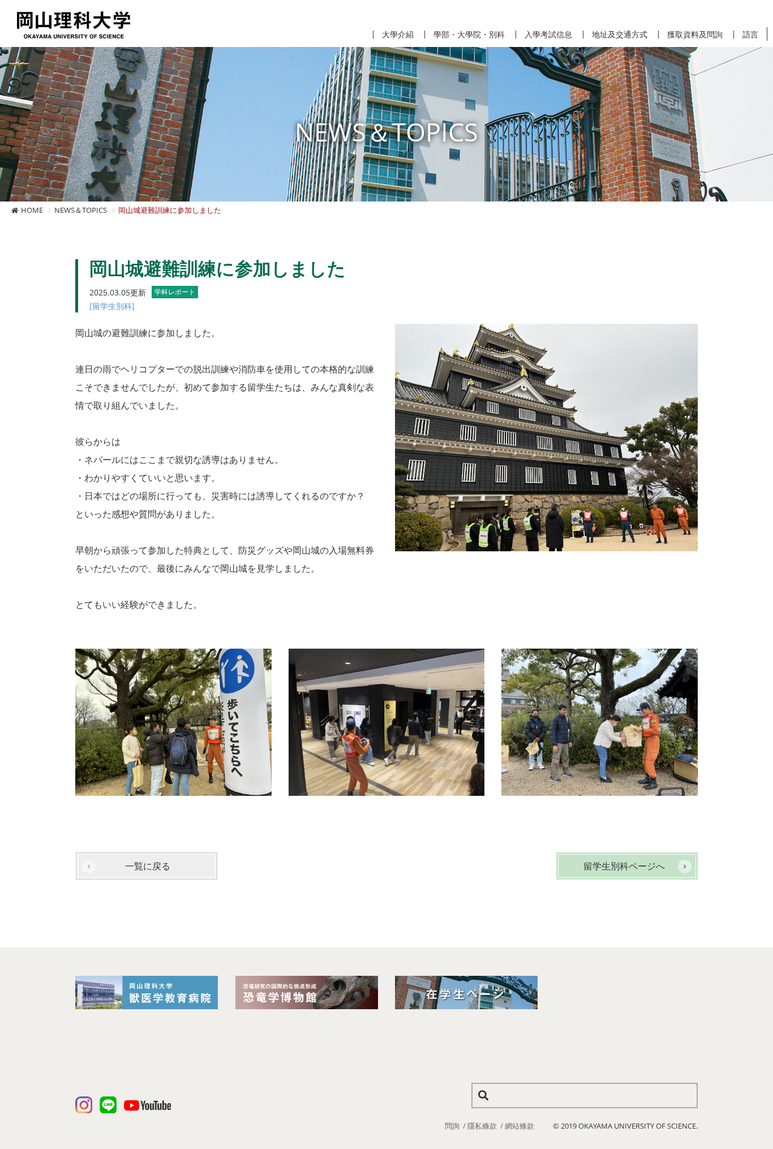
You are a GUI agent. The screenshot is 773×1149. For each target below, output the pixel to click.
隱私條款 (482, 1126)
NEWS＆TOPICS (80, 210)
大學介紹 (398, 34)
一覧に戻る (147, 866)
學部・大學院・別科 (469, 34)
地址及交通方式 (619, 34)
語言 (750, 34)
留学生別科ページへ (624, 866)
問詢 (452, 1126)
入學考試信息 (548, 34)
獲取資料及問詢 (695, 34)
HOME (32, 210)
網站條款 (519, 1126)
